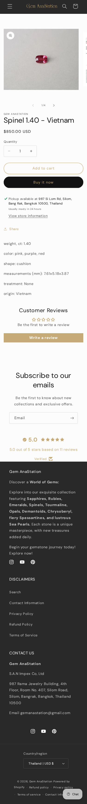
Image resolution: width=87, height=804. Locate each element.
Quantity (10, 141)
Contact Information (26, 603)
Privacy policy (63, 787)
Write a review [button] (43, 337)
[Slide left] (33, 105)
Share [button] (14, 229)
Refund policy (39, 787)
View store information (28, 216)
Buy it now (43, 182)
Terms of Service (23, 635)
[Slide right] (54, 105)
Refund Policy (20, 624)
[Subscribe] (72, 418)
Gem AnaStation (40, 781)
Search (15, 592)
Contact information (59, 794)
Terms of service (29, 794)
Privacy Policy (21, 613)
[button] (9, 6)
